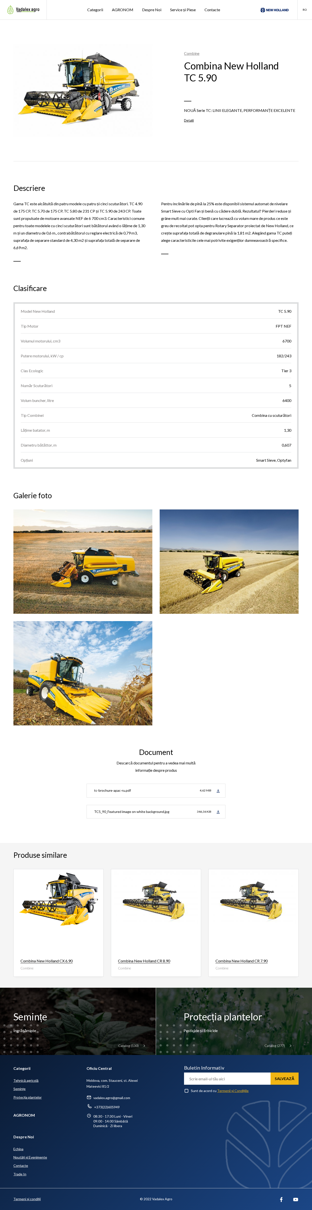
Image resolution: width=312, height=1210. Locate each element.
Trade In (19, 1174)
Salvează (284, 1078)
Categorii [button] (95, 9)
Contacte (212, 9)
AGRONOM (122, 9)
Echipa (18, 1149)
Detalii (189, 120)
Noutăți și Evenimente (30, 1157)
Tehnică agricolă (26, 1080)
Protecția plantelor (27, 1097)
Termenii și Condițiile (233, 1091)
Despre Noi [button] (151, 9)
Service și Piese (183, 9)
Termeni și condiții (27, 1199)
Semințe (19, 1089)
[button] (304, 10)
